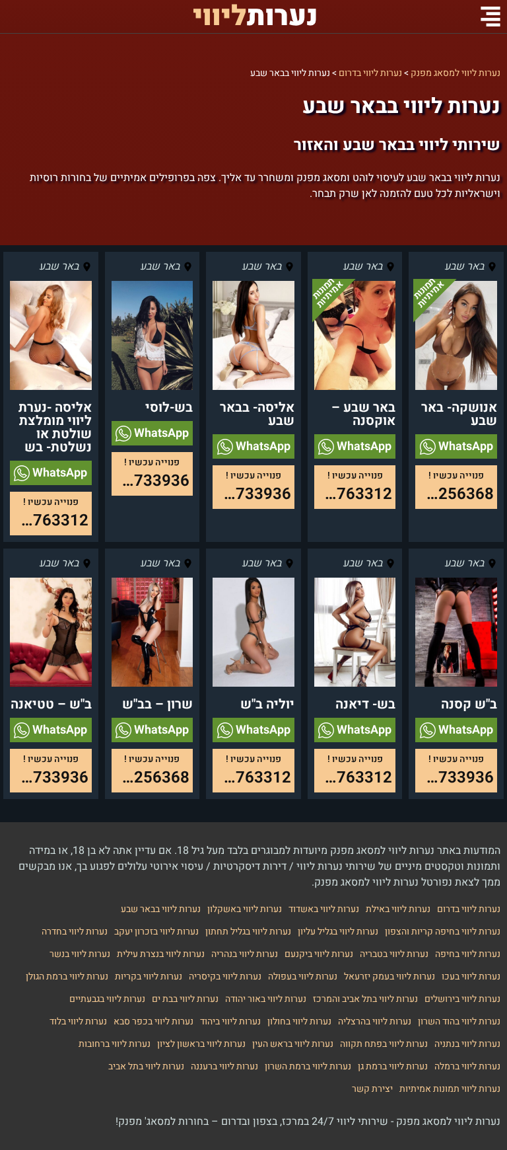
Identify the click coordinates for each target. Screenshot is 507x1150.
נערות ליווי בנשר (80, 954)
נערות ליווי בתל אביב (146, 1066)
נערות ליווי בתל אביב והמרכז (365, 999)
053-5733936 (252, 494)
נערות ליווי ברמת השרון (308, 1066)
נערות (255, 16)
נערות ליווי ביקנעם (319, 954)
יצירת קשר (372, 1089)
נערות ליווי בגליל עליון (338, 932)
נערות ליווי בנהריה (244, 954)
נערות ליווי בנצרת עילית (161, 954)
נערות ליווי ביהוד (230, 1021)
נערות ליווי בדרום (468, 909)
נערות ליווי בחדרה (75, 932)
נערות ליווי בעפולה (302, 976)
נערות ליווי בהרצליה (374, 1021)
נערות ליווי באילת (398, 909)
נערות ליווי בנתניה (467, 1044)
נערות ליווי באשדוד (323, 909)
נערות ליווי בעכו (471, 976)
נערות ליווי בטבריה (394, 954)
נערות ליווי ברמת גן (393, 1066)
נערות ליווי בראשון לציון (201, 1044)
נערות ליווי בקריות (148, 976)
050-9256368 (454, 494)
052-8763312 (353, 494)
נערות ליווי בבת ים (185, 999)
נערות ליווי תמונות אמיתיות (449, 1089)
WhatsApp (464, 446)
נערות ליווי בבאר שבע (161, 909)
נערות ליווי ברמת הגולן (67, 976)
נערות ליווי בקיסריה (225, 976)
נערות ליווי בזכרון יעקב (156, 932)
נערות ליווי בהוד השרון (459, 1021)
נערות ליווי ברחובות (115, 1044)
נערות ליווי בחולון (299, 1021)
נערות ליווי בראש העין (292, 1044)
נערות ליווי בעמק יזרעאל (389, 976)
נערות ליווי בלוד (78, 1021)
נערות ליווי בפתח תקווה (384, 1044)
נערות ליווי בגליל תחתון (248, 932)
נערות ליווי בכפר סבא (153, 1021)
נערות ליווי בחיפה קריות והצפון (442, 932)
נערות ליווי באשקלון (244, 909)
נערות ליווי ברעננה (224, 1066)
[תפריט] (490, 16)
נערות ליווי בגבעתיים (107, 999)
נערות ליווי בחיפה (467, 954)
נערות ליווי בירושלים (462, 999)
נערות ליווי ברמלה (467, 1066)
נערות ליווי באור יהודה (265, 999)
